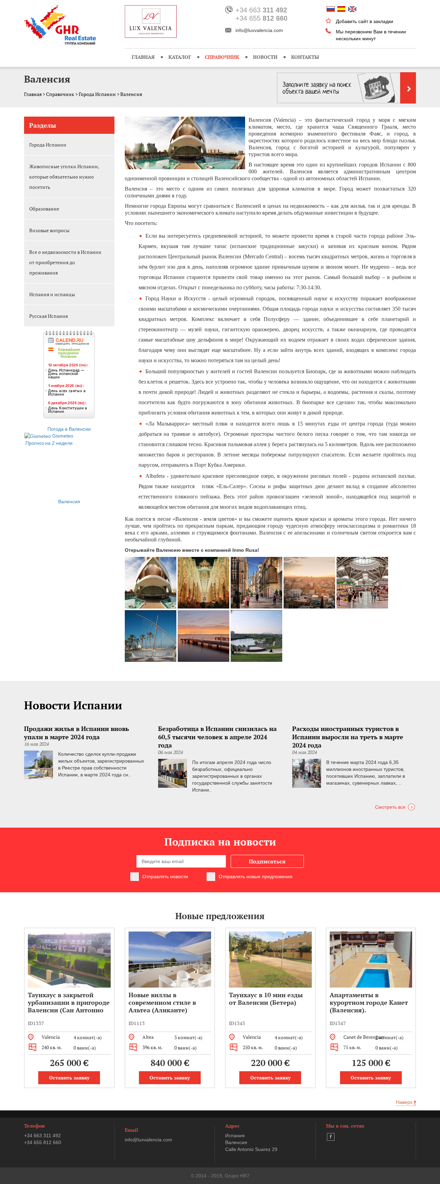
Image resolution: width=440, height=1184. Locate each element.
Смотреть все (390, 807)
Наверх (405, 1102)
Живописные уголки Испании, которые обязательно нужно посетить (64, 176)
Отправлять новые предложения (256, 876)
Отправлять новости (165, 876)
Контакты (305, 57)
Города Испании (97, 94)
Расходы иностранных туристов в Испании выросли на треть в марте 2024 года (347, 736)
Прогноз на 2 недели (49, 443)
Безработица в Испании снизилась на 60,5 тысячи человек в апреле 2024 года (217, 736)
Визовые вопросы (49, 230)
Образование (44, 208)
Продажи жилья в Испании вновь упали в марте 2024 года (76, 732)
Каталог (179, 57)
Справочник (222, 57)
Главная (143, 57)
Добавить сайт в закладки (364, 21)
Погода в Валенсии (69, 429)
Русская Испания (48, 316)
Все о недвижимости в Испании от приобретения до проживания (65, 262)
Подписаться (267, 861)
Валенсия (69, 501)
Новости (265, 57)
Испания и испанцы (52, 294)
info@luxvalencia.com (259, 30)
